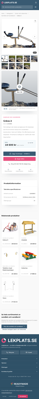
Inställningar (12, 396)
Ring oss (11, 352)
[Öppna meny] (36, 7)
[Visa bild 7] (12, 66)
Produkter (4, 358)
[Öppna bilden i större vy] (19, 36)
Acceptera (23, 396)
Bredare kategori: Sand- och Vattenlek (14, 329)
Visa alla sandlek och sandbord (13, 326)
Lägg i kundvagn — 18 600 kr (21, 153)
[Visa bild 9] (27, 66)
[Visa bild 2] (12, 59)
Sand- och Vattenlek (21, 13)
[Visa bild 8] (19, 66)
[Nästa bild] (35, 37)
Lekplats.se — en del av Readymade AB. (13, 345)
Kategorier (10, 13)
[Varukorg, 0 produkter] (36, 2)
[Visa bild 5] (34, 59)
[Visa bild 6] (4, 66)
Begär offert (20, 159)
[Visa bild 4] (27, 59)
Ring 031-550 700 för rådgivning (20, 164)
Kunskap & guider (6, 371)
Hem (2, 13)
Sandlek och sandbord (8, 15)
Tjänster (3, 363)
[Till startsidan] (9, 2)
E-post (30, 352)
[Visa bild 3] (19, 59)
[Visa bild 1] (4, 59)
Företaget (4, 367)
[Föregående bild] (4, 37)
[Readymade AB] (19, 384)
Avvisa (4, 396)
